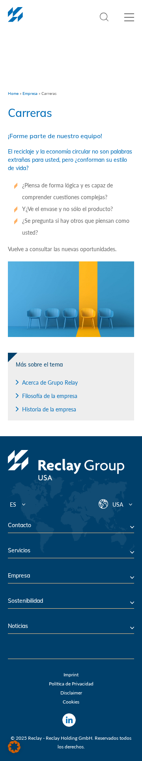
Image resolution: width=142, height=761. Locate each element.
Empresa (29, 93)
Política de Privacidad (71, 684)
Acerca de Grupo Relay (50, 382)
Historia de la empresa (49, 409)
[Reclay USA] (15, 19)
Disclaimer (71, 693)
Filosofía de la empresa (49, 396)
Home (13, 93)
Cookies (71, 702)
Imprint (71, 675)
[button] (14, 747)
